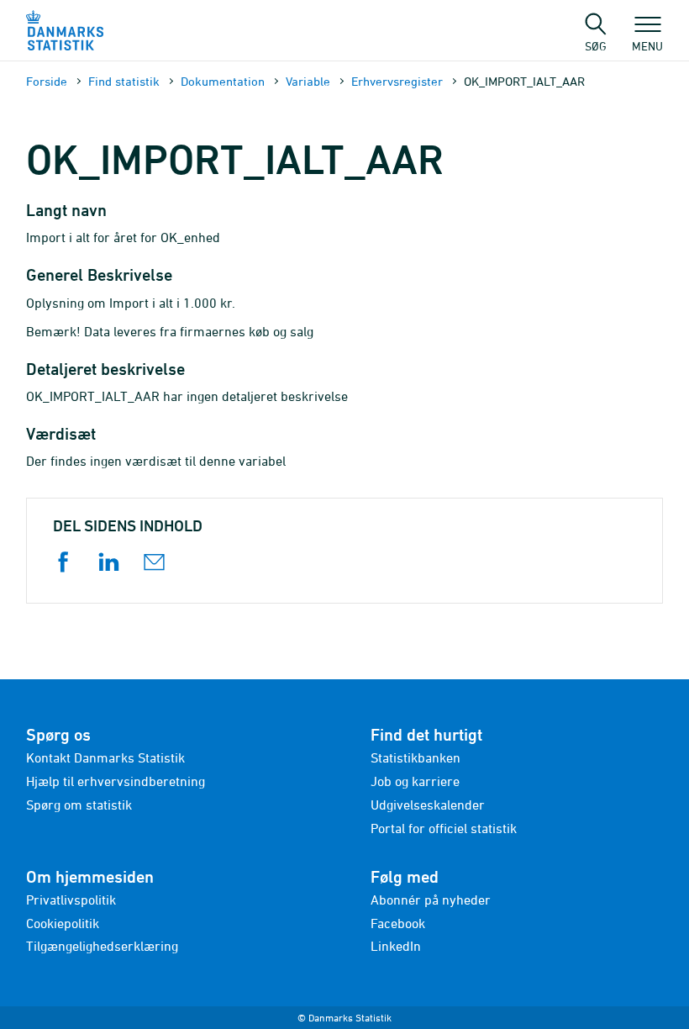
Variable (308, 81)
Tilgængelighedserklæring (102, 945)
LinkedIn (396, 945)
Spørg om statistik (79, 804)
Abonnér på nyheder (431, 899)
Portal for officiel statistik (444, 828)
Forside (46, 81)
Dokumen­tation (223, 81)
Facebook (398, 923)
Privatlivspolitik (71, 899)
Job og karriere (415, 781)
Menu (647, 45)
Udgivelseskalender (428, 804)
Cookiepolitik (62, 923)
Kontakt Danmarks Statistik (105, 757)
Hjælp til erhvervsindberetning (115, 781)
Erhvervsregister (397, 81)
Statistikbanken (415, 757)
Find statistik (124, 81)
